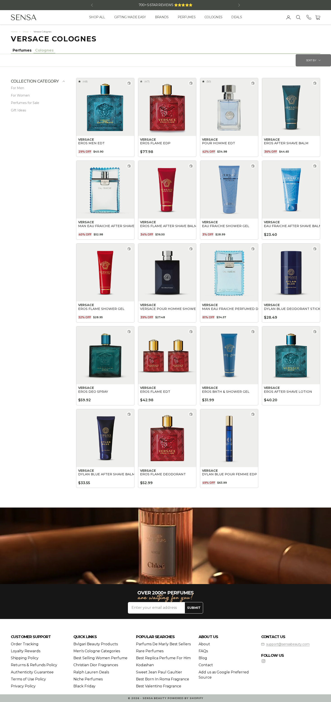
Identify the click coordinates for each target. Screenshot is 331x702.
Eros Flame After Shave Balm (168, 226)
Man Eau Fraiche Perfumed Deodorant (240, 309)
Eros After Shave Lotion (288, 392)
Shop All (97, 17)
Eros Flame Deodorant (163, 474)
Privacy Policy (23, 686)
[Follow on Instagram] (263, 661)
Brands (162, 17)
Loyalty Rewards (25, 651)
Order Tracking (25, 644)
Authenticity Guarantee (32, 672)
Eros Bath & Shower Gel (225, 392)
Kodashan (145, 665)
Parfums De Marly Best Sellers (163, 644)
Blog (203, 658)
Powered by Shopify (185, 698)
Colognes (213, 17)
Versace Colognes (42, 31)
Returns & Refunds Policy (34, 665)
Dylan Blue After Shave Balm (106, 474)
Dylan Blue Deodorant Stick (292, 309)
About (204, 644)
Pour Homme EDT (218, 143)
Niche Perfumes (88, 679)
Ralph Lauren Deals (91, 672)
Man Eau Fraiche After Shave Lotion (113, 226)
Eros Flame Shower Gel (101, 309)
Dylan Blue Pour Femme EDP (229, 474)
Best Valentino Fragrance (158, 686)
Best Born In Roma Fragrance (162, 679)
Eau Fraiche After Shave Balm (293, 226)
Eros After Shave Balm (286, 143)
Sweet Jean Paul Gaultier (159, 672)
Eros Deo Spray (93, 392)
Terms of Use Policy (28, 679)
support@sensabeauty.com (288, 644)
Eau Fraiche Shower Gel (225, 226)
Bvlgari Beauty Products (95, 644)
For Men (17, 88)
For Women (20, 95)
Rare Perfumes (149, 651)
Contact (206, 665)
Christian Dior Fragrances (95, 665)
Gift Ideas (18, 110)
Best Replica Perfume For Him (163, 658)
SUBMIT (194, 608)
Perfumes (186, 17)
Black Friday (84, 686)
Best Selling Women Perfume (100, 658)
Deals (236, 17)
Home (14, 31)
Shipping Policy (25, 658)
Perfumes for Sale (25, 103)
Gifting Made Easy (130, 17)
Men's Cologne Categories (96, 651)
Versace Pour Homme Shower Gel (173, 309)
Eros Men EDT (91, 143)
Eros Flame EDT (155, 392)
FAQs (203, 651)
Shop (25, 31)
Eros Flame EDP (155, 143)
